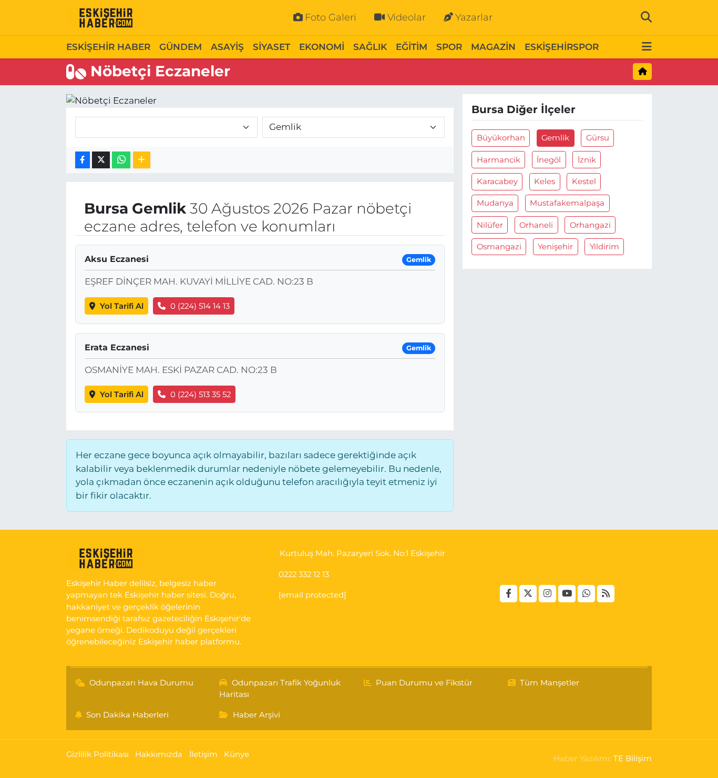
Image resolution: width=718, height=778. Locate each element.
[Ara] (646, 17)
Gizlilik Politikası (97, 754)
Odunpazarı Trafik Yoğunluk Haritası (280, 688)
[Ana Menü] (647, 47)
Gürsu (597, 138)
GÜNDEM (180, 47)
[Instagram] (547, 593)
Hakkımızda (158, 754)
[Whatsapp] (586, 593)
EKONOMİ (321, 47)
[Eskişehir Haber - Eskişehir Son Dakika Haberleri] (105, 18)
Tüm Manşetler (549, 683)
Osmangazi (499, 246)
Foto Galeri (330, 17)
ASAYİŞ (227, 47)
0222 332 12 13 (304, 574)
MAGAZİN (493, 47)
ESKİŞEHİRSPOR (562, 47)
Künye (236, 754)
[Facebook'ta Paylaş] (82, 160)
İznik (587, 160)
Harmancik (498, 160)
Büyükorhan (501, 138)
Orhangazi (590, 225)
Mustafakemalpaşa (567, 203)
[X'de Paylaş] (101, 160)
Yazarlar (474, 17)
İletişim (203, 754)
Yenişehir (555, 246)
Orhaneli (536, 225)
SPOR (449, 47)
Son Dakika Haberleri (127, 715)
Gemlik (555, 138)
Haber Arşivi (256, 715)
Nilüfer (490, 225)
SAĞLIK (370, 47)
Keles (544, 181)
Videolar (406, 17)
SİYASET (271, 47)
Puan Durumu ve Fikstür (424, 683)
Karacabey (497, 181)
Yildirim (604, 246)
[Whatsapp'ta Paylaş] (121, 160)
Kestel (584, 181)
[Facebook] (508, 593)
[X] (528, 593)
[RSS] (605, 593)
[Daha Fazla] (141, 160)
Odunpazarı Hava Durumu (141, 683)
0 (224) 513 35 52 (200, 394)
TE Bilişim (632, 758)
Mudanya (495, 203)
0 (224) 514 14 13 (200, 306)
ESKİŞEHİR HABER (108, 47)
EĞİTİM (411, 47)
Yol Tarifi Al (121, 306)
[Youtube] (567, 593)
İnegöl (549, 160)
